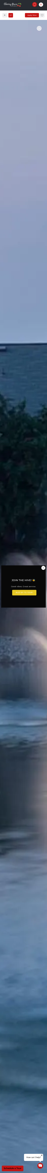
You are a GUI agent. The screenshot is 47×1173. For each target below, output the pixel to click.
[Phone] (34, 4)
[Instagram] (9, 184)
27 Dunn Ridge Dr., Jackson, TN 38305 (23, 173)
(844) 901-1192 (11, 179)
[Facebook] (5, 184)
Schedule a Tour (12, 1168)
